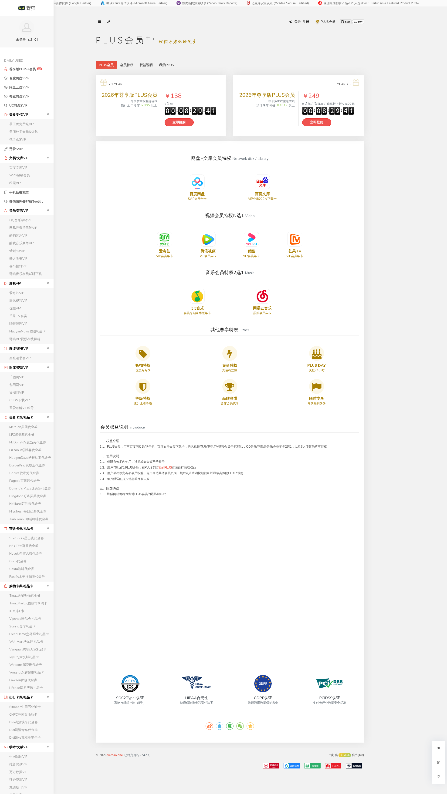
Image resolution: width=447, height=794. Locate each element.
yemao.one (115, 755)
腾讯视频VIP (18, 300)
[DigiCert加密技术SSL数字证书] (312, 765)
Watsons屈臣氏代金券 (25, 665)
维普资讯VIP (18, 764)
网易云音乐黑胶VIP (23, 228)
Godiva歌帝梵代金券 (24, 473)
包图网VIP (16, 385)
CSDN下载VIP (19, 400)
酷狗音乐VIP (18, 235)
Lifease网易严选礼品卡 (26, 688)
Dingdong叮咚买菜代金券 (27, 496)
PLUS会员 (328, 22)
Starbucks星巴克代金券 (26, 538)
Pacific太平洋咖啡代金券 (27, 576)
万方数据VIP (18, 772)
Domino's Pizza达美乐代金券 (30, 488)
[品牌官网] (292, 765)
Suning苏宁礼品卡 (22, 626)
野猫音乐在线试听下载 (25, 274)
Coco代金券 (18, 561)
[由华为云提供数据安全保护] (333, 765)
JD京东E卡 (16, 611)
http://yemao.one (187, 3)
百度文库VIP (18, 167)
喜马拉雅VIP (18, 266)
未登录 (21, 40)
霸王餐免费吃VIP (21, 124)
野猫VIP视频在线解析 (24, 339)
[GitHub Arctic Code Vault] (354, 765)
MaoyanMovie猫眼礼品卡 (27, 331)
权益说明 (146, 65)
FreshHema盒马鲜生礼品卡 (29, 634)
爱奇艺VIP (16, 293)
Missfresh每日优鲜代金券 (27, 511)
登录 (297, 22)
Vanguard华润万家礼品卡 (28, 649)
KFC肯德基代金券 (21, 434)
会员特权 (126, 65)
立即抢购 (179, 122)
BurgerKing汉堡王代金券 (27, 465)
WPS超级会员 (19, 175)
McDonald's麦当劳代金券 (27, 442)
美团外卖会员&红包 (23, 132)
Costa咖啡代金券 (21, 569)
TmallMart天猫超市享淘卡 (28, 603)
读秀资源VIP (18, 779)
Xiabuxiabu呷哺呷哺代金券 (28, 519)
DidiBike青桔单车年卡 (25, 737)
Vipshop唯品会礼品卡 (25, 618)
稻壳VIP (15, 183)
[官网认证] (271, 765)
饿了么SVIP (17, 139)
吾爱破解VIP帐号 (21, 408)
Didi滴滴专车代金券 (23, 730)
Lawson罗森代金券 (23, 680)
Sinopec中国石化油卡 (25, 707)
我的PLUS (166, 65)
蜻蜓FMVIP (17, 251)
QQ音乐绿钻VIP (20, 220)
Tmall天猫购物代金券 (25, 595)
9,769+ (358, 21)
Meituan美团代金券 (23, 427)
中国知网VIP (18, 756)
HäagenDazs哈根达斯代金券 (30, 458)
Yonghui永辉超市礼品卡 (26, 672)
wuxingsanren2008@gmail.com (274, 3)
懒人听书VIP (18, 258)
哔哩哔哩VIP (18, 324)
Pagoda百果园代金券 (24, 481)
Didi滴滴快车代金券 (23, 722)
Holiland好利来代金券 (25, 504)
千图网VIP (16, 377)
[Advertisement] (229, 601)
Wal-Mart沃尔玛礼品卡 (26, 642)
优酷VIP (15, 308)
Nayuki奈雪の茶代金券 (25, 553)
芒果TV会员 (18, 316)
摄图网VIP (16, 392)
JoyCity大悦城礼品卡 (24, 657)
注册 (306, 22)
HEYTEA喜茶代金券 (23, 546)
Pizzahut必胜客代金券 (25, 450)
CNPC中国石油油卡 (23, 714)
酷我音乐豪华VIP (21, 243)
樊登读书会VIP (19, 358)
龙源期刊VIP (18, 787)
